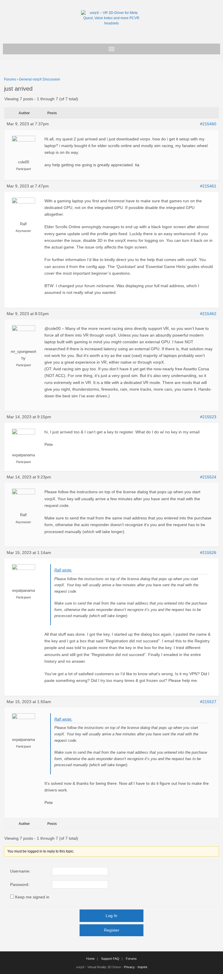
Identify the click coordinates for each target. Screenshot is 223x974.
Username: (20, 871)
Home (90, 958)
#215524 (208, 477)
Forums (10, 79)
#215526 (208, 552)
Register (111, 930)
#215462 (208, 313)
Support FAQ (110, 958)
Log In (111, 915)
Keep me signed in (32, 897)
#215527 (208, 701)
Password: (19, 884)
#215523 (208, 416)
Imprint (142, 967)
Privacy (129, 967)
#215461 (208, 186)
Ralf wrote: (63, 570)
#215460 (208, 123)
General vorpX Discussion (39, 79)
